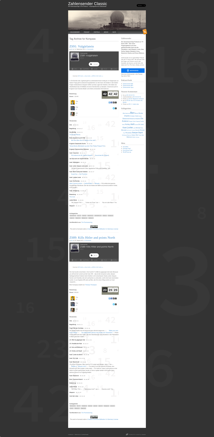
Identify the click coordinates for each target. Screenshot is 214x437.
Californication (88, 183)
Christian (132, 116)
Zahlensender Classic (87, 3)
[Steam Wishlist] (113, 102)
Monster (124, 130)
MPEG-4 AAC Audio (97, 76)
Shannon (129, 135)
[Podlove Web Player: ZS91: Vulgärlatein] (94, 61)
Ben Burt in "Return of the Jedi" (86, 140)
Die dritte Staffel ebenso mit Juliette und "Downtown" (97, 332)
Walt (143, 135)
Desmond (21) (90, 215)
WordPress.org (127, 152)
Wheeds (97, 183)
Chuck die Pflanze (74, 135)
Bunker (141, 113)
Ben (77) (79, 215)
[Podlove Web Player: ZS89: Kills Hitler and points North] (94, 253)
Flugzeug (138, 121)
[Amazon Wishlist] (116, 102)
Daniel (140, 116)
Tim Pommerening (86, 222)
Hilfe (114, 32)
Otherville (137, 130)
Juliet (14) (100, 405)
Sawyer (135, 132)
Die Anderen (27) (98, 215)
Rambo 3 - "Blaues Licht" (78, 366)
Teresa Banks (73, 146)
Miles (142, 127)
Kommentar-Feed (127, 150)
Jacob (136, 124)
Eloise (134, 121)
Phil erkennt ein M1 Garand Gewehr (81, 155)
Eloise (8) (104, 215)
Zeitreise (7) (91, 218)
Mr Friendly (132, 130)
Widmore (129, 137)
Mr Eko (128, 130)
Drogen (130, 121)
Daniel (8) (84, 215)
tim (72, 49)
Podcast (86, 32)
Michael (138, 128)
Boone (136, 113)
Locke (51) (72, 218)
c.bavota (143, 434)
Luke (134, 128)
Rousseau (129, 133)
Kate (125, 127)
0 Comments (90, 49)
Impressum (71, 434)
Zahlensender (75, 32)
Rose (124, 132)
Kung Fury (74, 174)
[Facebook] (111, 102)
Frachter (142, 121)
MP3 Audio (81, 76)
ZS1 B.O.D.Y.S (130, 95)
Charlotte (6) (84, 405)
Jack (132, 123)
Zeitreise (137, 137)
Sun (137, 135)
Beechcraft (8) (72, 405)
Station (133, 135)
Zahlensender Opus (128, 87)
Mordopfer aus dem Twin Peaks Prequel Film (91, 146)
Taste (140, 135)
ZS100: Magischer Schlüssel (136, 98)
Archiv (106, 32)
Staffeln (97, 32)
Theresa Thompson (91, 285)
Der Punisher (83, 174)
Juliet (142, 124)
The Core (72, 197)
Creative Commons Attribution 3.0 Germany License (102, 229)
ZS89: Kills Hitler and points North (92, 237)
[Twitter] (113, 108)
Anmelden (125, 146)
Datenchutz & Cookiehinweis (81, 434)
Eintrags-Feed (126, 148)
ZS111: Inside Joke (133, 104)
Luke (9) (71, 408)
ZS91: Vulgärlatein (81, 46)
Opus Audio (88, 76)
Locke (130, 127)
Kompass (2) (110, 215)
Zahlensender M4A (128, 84)
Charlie (127, 116)
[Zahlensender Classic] (107, 20)
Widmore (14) (84, 218)
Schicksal (124, 135)
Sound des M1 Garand (101, 155)
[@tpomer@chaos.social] (109, 102)
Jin (139, 124)
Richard (142, 130)
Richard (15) (78, 218)
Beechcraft (127, 113)
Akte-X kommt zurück (75, 183)
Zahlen (134, 137)
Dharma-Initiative (135, 119)
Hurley (127, 124)
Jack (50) (95, 405)
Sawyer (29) (83, 408)
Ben (132, 112)
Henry (123, 124)
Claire (137, 116)
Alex (124, 113)
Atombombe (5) (73, 215)
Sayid (140, 132)
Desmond (126, 118)
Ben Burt (73, 140)
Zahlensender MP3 (128, 85)
